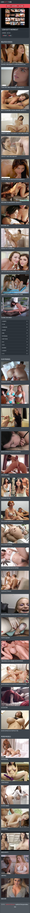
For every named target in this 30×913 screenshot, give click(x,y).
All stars (21, 6)
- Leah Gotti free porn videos (17, 904)
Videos (8, 6)
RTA (15, 907)
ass (11, 35)
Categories (14, 6)
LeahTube (6, 2)
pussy (5, 35)
